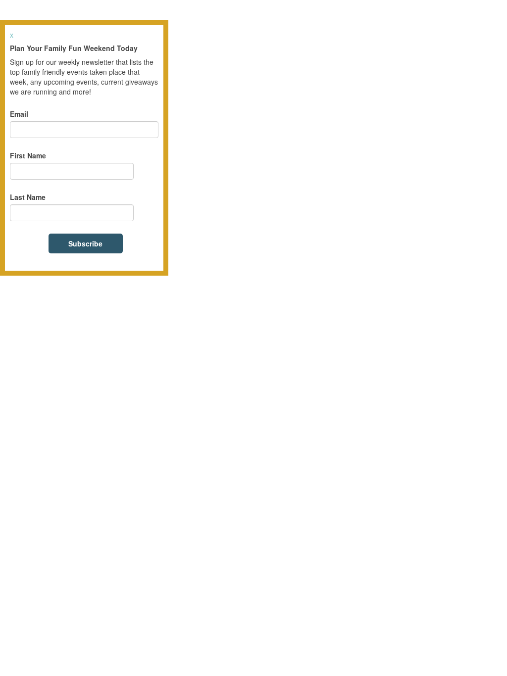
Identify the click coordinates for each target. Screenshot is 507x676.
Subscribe (85, 243)
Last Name (28, 197)
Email (19, 114)
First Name (28, 155)
